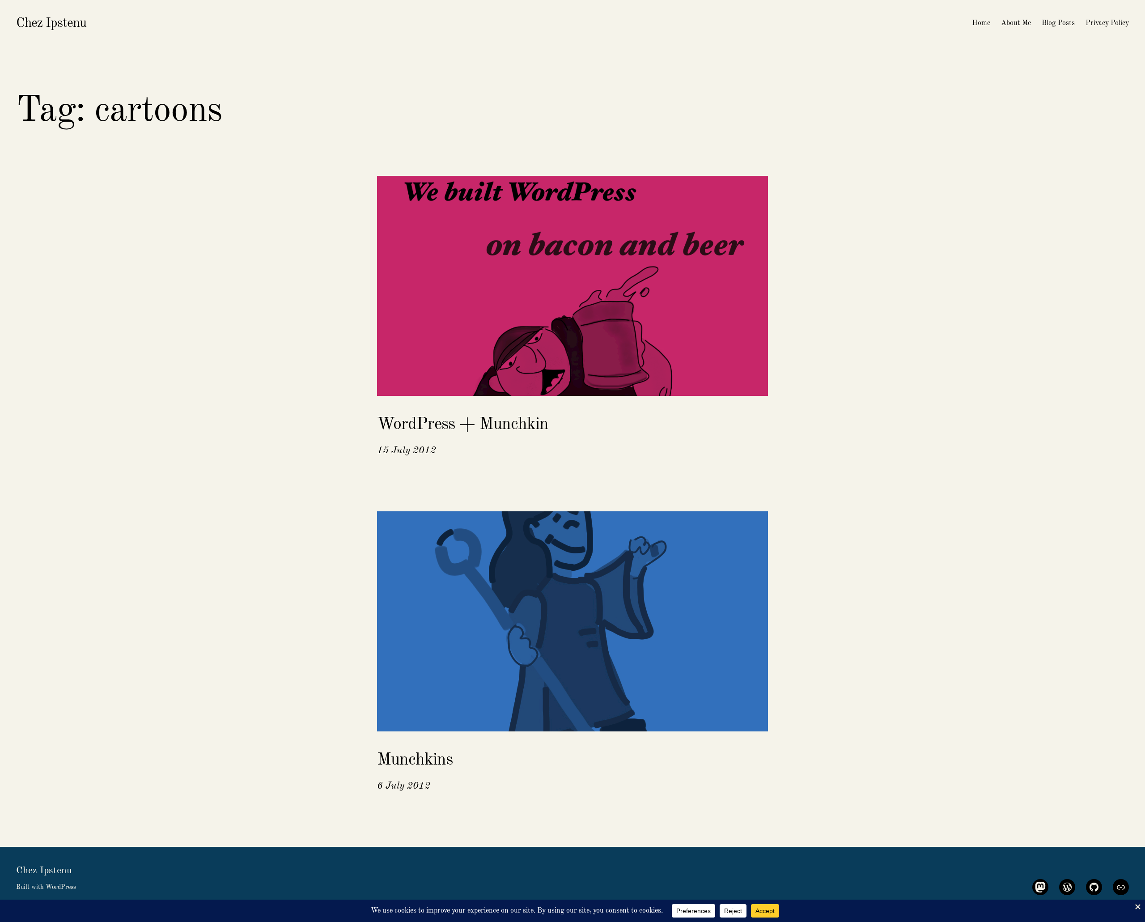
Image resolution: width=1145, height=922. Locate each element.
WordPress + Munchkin (462, 424)
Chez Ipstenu (51, 23)
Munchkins (415, 760)
